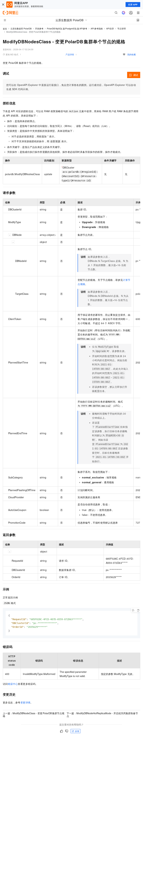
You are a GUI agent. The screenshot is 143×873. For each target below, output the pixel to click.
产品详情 (70, 54)
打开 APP (132, 4)
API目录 (110, 28)
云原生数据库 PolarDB (21, 28)
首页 (5, 28)
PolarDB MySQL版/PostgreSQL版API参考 (67, 28)
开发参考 (39, 28)
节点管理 (121, 28)
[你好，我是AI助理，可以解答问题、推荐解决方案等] (123, 12)
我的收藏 (131, 54)
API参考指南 (97, 28)
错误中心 (13, 684)
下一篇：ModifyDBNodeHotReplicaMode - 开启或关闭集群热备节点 (102, 714)
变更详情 (25, 702)
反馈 (77, 731)
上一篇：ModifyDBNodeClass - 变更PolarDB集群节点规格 (33, 714)
